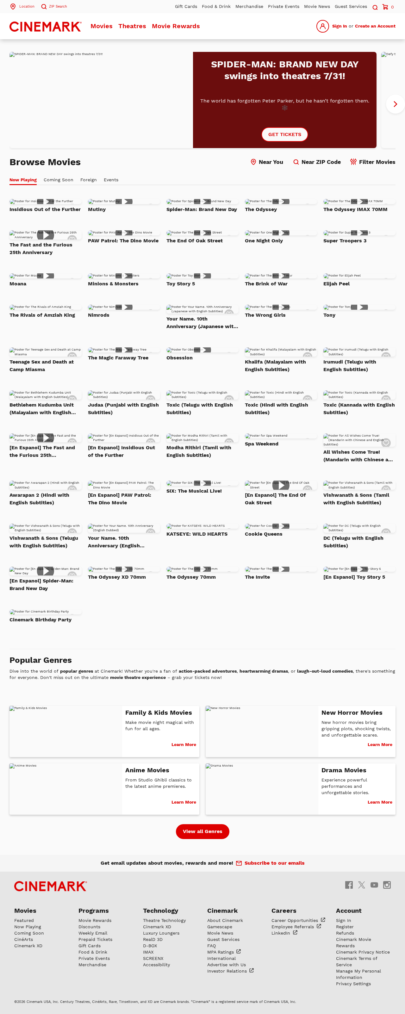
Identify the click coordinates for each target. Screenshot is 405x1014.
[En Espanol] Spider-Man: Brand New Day (41, 584)
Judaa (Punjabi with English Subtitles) (123, 408)
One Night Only (264, 241)
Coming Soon (29, 933)
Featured (24, 920)
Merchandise (249, 6)
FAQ (211, 945)
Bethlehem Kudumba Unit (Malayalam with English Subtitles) (41, 409)
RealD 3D (153, 939)
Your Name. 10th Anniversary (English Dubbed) (114, 542)
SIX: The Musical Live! (194, 491)
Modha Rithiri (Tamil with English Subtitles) (198, 451)
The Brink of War (266, 284)
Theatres (132, 26)
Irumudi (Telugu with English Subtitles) (349, 365)
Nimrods (98, 315)
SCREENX (153, 958)
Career (295, 920)
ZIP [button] (58, 6)
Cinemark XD (28, 945)
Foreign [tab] (88, 179)
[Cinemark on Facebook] (349, 884)
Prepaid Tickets (95, 939)
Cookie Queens (264, 534)
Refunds (345, 933)
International (221, 958)
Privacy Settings (353, 983)
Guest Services (351, 6)
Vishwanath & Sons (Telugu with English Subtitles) (43, 542)
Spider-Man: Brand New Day (201, 209)
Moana (17, 284)
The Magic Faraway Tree (118, 358)
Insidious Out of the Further (45, 209)
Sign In (339, 25)
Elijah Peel (336, 284)
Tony (329, 315)
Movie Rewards (176, 26)
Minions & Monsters (113, 284)
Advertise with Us (226, 964)
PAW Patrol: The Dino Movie (123, 241)
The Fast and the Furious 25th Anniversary (40, 248)
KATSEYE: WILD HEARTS (196, 534)
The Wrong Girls (265, 315)
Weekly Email (92, 933)
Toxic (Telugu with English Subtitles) (199, 408)
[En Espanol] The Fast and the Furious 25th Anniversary (42, 452)
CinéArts (23, 939)
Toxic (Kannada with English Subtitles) (359, 408)
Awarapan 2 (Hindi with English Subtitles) (39, 499)
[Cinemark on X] (361, 884)
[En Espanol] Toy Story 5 (354, 577)
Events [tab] (111, 179)
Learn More (183, 744)
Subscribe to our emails (275, 863)
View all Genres (202, 831)
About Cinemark (225, 920)
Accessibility (156, 964)
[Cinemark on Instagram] (387, 884)
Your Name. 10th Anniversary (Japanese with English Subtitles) (201, 323)
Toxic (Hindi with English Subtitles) (276, 408)
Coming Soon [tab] (58, 179)
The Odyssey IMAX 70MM (355, 209)
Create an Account (375, 25)
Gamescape (219, 926)
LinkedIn (281, 933)
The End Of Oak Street (194, 241)
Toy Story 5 (180, 284)
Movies (101, 26)
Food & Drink (216, 6)
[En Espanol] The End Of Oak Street (275, 499)
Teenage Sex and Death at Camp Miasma (41, 365)
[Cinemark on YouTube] (374, 884)
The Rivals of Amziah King (42, 315)
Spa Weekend (261, 444)
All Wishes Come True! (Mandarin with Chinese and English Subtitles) (359, 456)
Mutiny (97, 209)
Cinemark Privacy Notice (363, 952)
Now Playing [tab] (23, 179)
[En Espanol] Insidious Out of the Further (121, 451)
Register (345, 926)
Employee (293, 926)
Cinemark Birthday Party (40, 620)
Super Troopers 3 (344, 241)
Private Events (283, 6)
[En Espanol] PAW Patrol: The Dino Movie (119, 499)
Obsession (179, 358)
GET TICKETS (284, 134)
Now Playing (27, 926)
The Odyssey (261, 209)
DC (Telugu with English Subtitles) (353, 542)
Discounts (89, 926)
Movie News (317, 6)
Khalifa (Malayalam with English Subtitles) (275, 365)
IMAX (148, 952)
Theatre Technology (164, 920)
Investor (227, 971)
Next (395, 104)
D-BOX (150, 945)
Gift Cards (186, 6)
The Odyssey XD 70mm (117, 577)
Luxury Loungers (161, 933)
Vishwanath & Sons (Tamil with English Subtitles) (356, 499)
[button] (374, 6)
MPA (221, 952)
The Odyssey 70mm (191, 577)
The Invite (257, 577)
